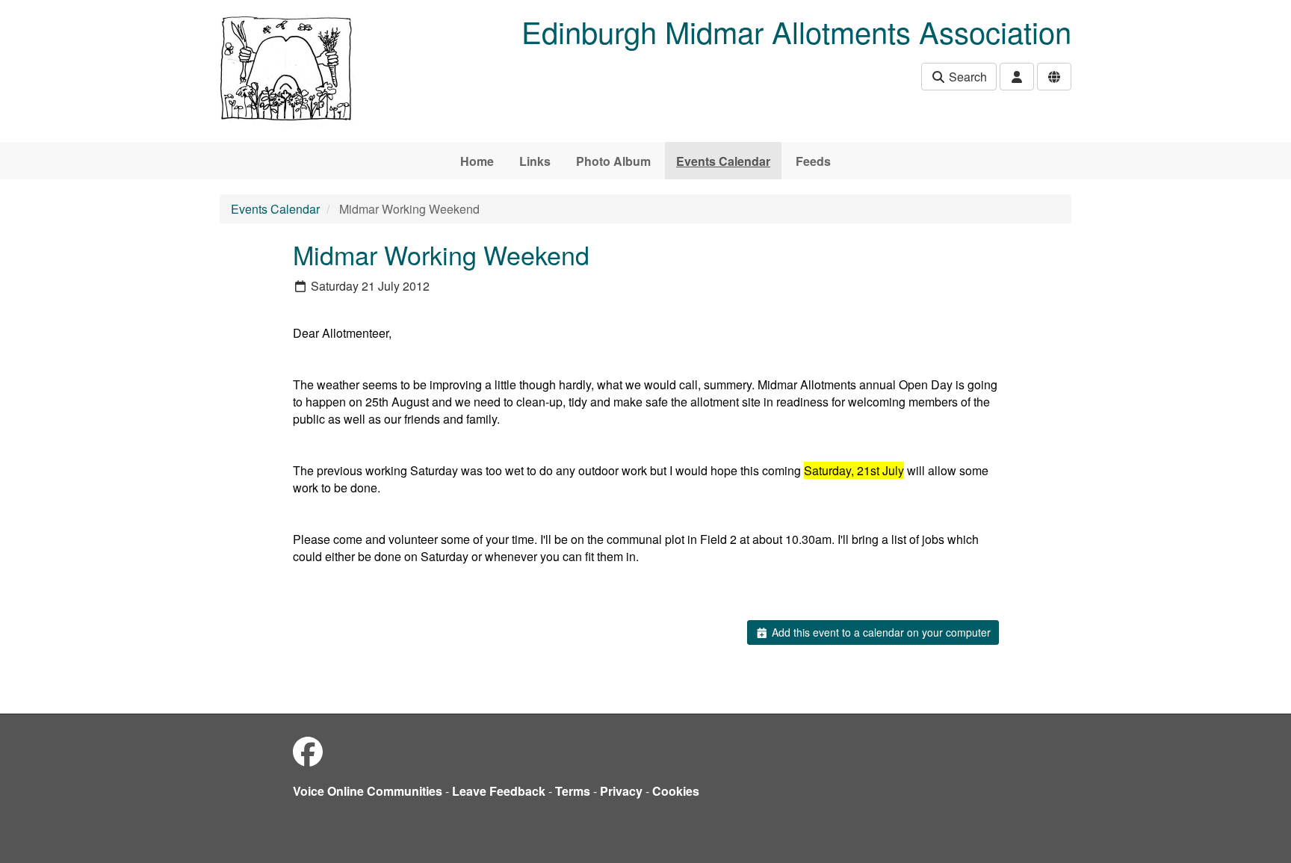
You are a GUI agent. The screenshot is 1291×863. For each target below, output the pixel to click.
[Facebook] (308, 750)
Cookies (675, 790)
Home (477, 161)
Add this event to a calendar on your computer (880, 632)
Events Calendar (723, 161)
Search (966, 76)
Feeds (813, 161)
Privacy (621, 790)
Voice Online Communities (367, 790)
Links (535, 161)
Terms (572, 790)
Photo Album (613, 161)
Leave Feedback (498, 790)
